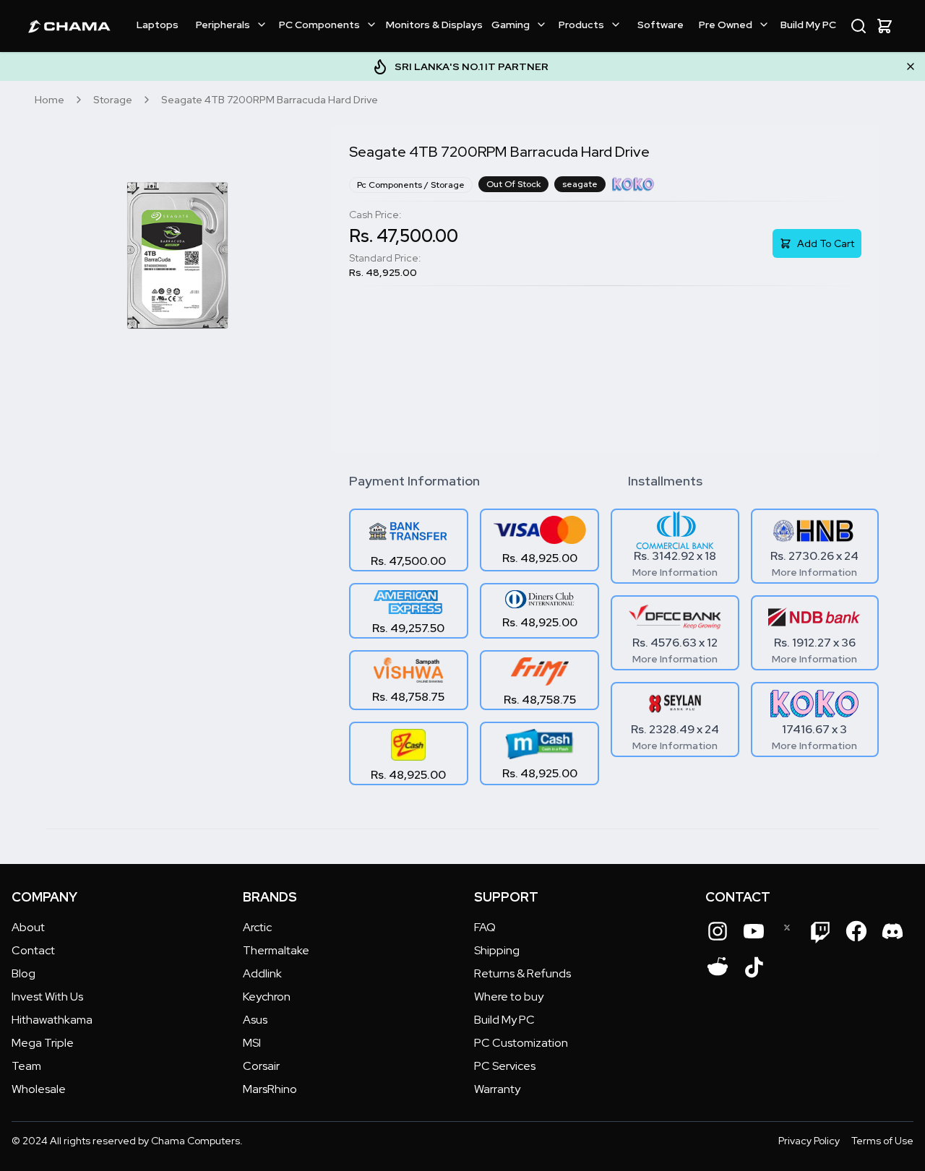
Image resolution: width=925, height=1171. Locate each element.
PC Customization (521, 1042)
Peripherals (223, 24)
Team (26, 1065)
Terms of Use (882, 1140)
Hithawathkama (52, 1019)
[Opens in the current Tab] (717, 931)
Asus (255, 1019)
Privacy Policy (809, 1140)
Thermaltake (276, 950)
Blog (23, 973)
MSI (252, 1042)
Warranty (497, 1089)
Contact (33, 950)
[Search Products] (858, 26)
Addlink (262, 973)
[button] (884, 26)
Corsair (261, 1065)
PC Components (319, 24)
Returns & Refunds (522, 973)
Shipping (497, 950)
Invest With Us (47, 996)
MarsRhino (270, 1089)
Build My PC (808, 24)
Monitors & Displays (434, 24)
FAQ (485, 927)
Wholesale (39, 1089)
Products (581, 24)
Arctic (257, 927)
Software (660, 24)
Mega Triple (43, 1042)
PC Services (504, 1065)
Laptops (157, 24)
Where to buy (508, 996)
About (28, 927)
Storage (112, 99)
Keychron (267, 996)
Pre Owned (725, 24)
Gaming (510, 24)
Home (49, 99)
